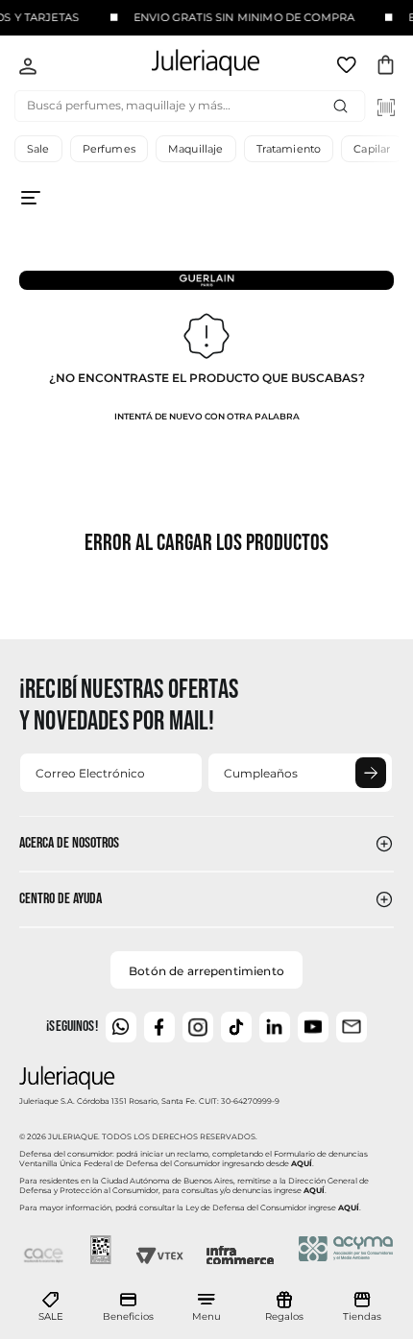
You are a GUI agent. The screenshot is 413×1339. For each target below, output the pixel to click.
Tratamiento (289, 148)
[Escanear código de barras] (386, 107)
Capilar (371, 148)
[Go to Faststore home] (189, 66)
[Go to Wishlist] (348, 68)
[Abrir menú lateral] (206, 213)
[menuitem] (50, 1307)
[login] (27, 68)
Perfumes (109, 148)
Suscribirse (370, 772)
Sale (38, 148)
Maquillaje (196, 148)
